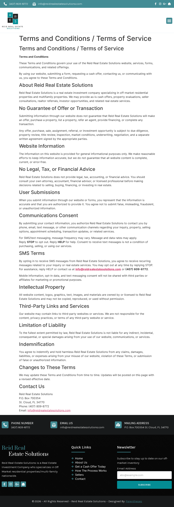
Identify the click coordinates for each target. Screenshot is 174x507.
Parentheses (134, 501)
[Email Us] (53, 424)
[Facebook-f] (155, 4)
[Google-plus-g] (164, 4)
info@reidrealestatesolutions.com (98, 269)
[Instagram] (160, 4)
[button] (169, 21)
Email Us (66, 423)
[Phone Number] (5, 424)
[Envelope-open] (169, 4)
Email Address (126, 468)
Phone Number (22, 423)
